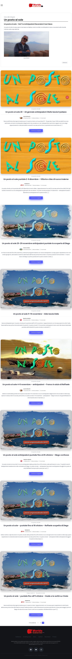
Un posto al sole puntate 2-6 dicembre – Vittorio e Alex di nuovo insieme (36, 179)
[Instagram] (67, 5)
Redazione (27, 183)
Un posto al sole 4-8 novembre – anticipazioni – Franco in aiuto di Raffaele (36, 384)
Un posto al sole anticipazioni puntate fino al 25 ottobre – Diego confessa (36, 455)
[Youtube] (70, 5)
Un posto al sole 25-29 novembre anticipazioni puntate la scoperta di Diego (36, 243)
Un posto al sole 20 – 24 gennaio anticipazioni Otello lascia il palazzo (36, 112)
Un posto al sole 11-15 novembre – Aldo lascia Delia (36, 314)
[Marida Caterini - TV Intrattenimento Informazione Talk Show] (36, 5)
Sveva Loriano (26, 247)
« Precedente (32, 623)
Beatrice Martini (27, 318)
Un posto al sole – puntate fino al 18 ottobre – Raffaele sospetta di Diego (36, 525)
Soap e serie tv (31, 593)
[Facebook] (65, 5)
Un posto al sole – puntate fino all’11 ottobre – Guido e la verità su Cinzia (36, 596)
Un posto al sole (35, 109)
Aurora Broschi (26, 116)
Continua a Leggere (36, 130)
